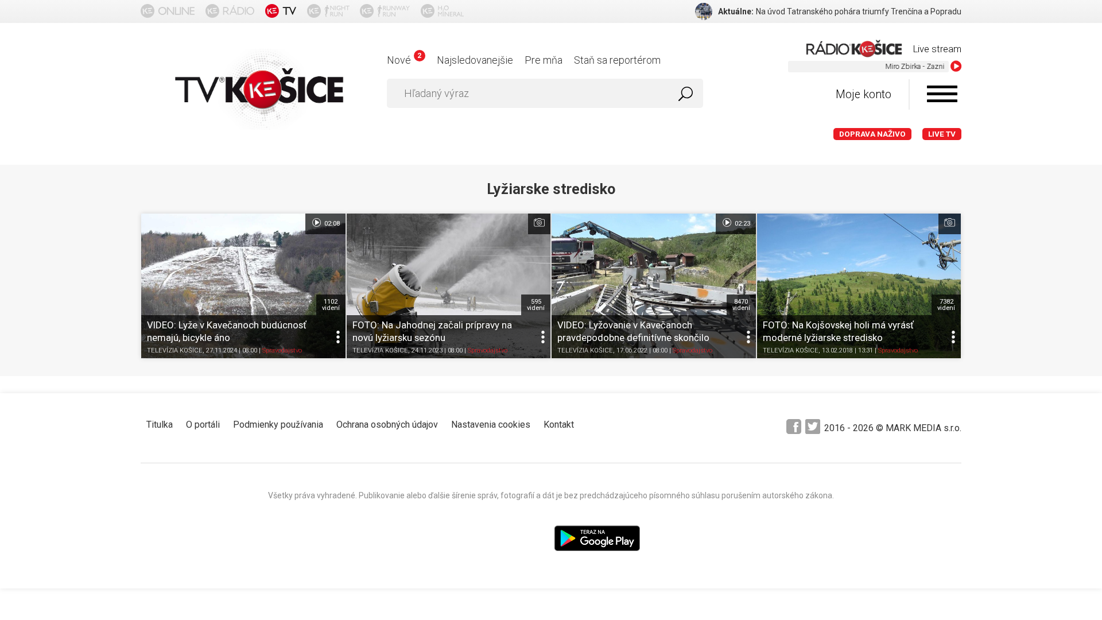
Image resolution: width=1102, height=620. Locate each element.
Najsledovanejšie (475, 60)
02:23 (741, 223)
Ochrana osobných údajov (387, 424)
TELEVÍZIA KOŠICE (175, 350)
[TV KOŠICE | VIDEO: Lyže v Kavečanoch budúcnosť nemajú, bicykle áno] (243, 286)
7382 (946, 305)
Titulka (159, 424)
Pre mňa (543, 60)
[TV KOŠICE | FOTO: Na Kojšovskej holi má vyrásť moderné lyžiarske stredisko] (859, 286)
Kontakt (559, 424)
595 (536, 305)
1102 (331, 305)
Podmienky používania (278, 424)
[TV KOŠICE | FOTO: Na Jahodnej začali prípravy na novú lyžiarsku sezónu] (449, 286)
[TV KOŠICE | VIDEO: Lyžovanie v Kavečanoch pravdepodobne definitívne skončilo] (654, 286)
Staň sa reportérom (617, 60)
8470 (741, 305)
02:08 (331, 223)
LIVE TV (942, 134)
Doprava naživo (872, 134)
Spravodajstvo (282, 350)
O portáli (203, 424)
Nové (404, 60)
